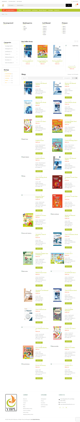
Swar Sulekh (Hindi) (41, 347)
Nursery (25, 28)
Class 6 (44, 31)
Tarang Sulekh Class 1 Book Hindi (42, 61)
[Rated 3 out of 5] (8, 78)
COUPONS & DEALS (11, 1)
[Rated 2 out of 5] (8, 80)
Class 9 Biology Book (41, 177)
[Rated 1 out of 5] (8, 82)
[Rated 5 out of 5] (8, 73)
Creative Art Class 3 (70, 328)
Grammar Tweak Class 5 (71, 197)
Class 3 (64, 29)
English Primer (72, 67)
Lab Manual (46, 23)
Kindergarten (27, 23)
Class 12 (44, 29)
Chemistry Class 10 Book (41, 235)
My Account (75, 1)
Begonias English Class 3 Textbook (42, 254)
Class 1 (64, 26)
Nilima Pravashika (70, 347)
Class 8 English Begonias (69, 310)
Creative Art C (69, 253)
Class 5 (64, 32)
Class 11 (44, 28)
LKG (24, 26)
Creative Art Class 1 (41, 121)
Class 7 (44, 32)
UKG (25, 29)
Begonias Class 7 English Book (40, 197)
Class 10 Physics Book (71, 290)
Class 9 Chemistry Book (71, 234)
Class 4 (64, 31)
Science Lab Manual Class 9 (70, 159)
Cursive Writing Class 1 (71, 140)
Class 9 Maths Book (41, 309)
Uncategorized (8, 23)
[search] (69, 5)
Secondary (8, 59)
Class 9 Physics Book (70, 102)
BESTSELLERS (19, 1)
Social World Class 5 (70, 272)
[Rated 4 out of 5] (8, 76)
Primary (65, 23)
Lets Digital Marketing (35, 419)
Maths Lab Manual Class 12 (70, 216)
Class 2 (64, 28)
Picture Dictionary (41, 365)
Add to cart (39, 97)
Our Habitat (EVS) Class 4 (42, 329)
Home (3, 14)
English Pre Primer (41, 215)
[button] (76, 5)
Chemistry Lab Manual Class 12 (42, 291)
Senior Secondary (9, 62)
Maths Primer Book (41, 272)
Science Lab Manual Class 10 (28, 61)
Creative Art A (68, 365)
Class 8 (44, 34)
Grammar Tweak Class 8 (71, 178)
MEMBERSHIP (4, 1)
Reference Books (9, 57)
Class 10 (44, 26)
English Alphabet (40, 158)
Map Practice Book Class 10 (41, 103)
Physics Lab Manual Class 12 (57, 61)
